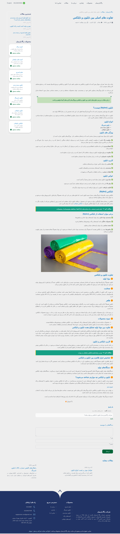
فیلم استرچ (19, 72)
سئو (35, 531)
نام (112, 438)
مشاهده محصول (16, 53)
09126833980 (18, 3)
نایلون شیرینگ (19, 98)
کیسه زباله (19, 47)
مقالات (66, 3)
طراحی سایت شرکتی (43, 531)
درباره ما (73, 3)
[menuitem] (9, 3)
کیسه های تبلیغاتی (17, 59)
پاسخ (111, 418)
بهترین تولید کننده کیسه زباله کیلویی (20, 26)
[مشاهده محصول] (11, 53)
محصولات (89, 3)
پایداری (82, 3)
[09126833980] (24, 3)
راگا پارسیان (99, 3)
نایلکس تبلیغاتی (78, 203)
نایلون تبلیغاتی (19, 110)
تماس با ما (58, 3)
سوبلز (30, 531)
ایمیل (111, 444)
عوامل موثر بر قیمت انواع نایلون (81, 470)
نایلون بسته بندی (18, 85)
